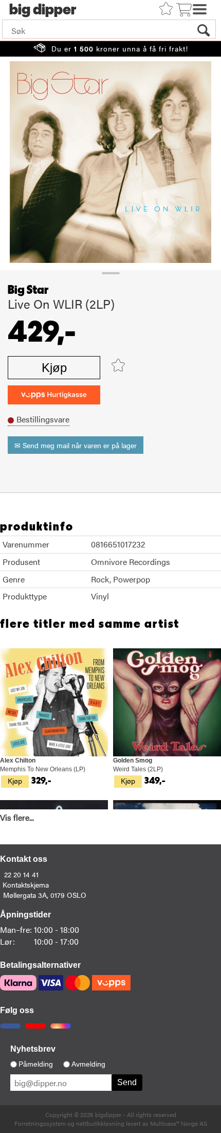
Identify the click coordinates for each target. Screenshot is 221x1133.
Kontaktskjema (26, 884)
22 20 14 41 (21, 874)
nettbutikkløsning (100, 1123)
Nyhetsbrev (33, 1049)
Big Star (28, 290)
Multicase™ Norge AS (178, 1123)
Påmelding (36, 1064)
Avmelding (88, 1064)
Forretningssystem (40, 1123)
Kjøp (54, 368)
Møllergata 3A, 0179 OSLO (44, 895)
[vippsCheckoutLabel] (54, 394)
